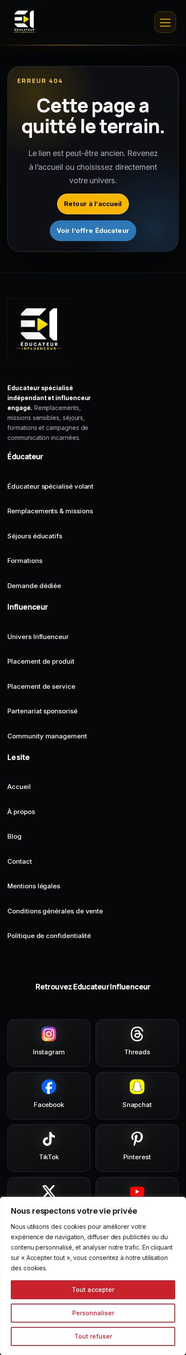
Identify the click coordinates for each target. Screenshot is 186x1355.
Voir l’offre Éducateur (93, 230)
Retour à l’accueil (93, 204)
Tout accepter (93, 1289)
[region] (93, 1276)
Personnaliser (93, 1313)
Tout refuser (93, 1336)
